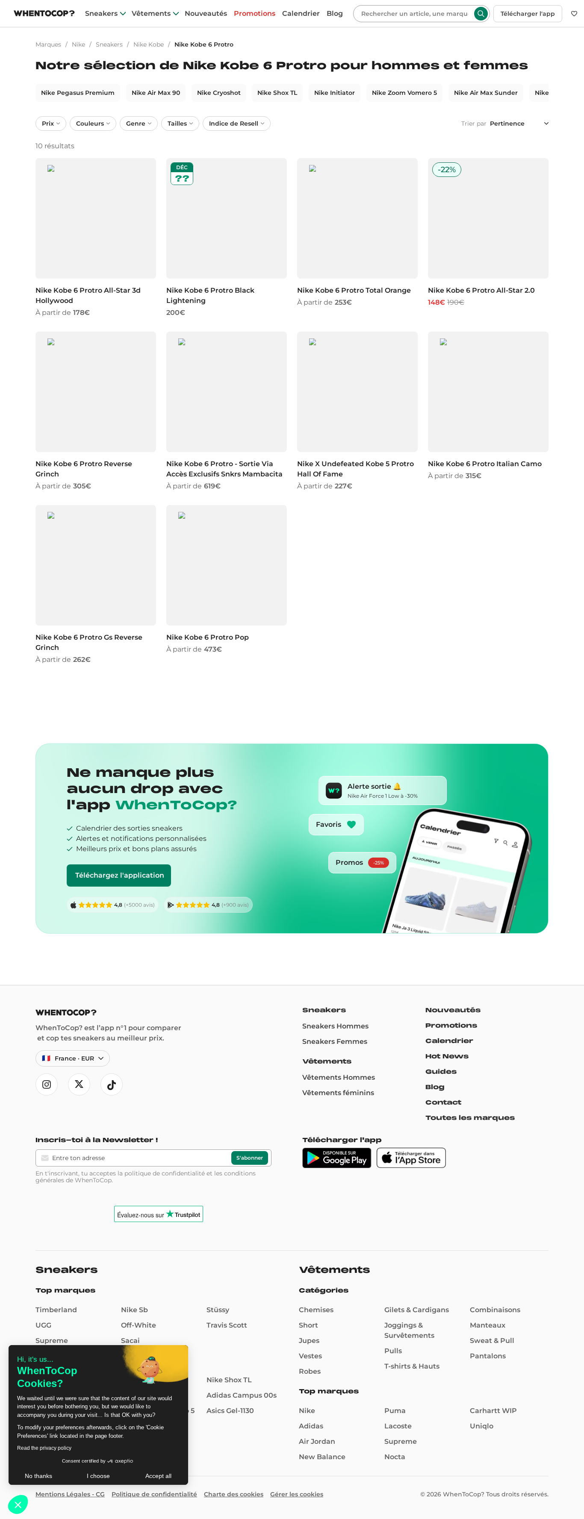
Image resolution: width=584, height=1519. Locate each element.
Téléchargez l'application (119, 875)
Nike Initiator (334, 93)
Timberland (56, 1310)
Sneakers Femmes (334, 1041)
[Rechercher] (481, 14)
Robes (310, 1371)
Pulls (393, 1351)
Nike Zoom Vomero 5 (404, 93)
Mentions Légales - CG (70, 1494)
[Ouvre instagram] (46, 1084)
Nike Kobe (148, 44)
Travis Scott (226, 1325)
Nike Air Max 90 (156, 93)
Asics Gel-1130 (230, 1411)
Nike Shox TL (277, 93)
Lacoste (398, 1426)
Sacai (130, 1341)
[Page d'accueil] (44, 14)
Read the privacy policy (44, 1448)
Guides (441, 1071)
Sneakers (101, 14)
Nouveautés (206, 14)
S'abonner (249, 1158)
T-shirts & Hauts (411, 1366)
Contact (443, 1102)
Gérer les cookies (296, 1494)
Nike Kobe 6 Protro (203, 44)
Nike (78, 44)
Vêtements (151, 14)
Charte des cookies (233, 1494)
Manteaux (487, 1325)
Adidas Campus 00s (241, 1395)
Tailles (177, 123)
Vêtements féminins (338, 1093)
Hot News (447, 1056)
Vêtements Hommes (338, 1077)
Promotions (254, 14)
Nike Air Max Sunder (486, 93)
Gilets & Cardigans (416, 1310)
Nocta (394, 1457)
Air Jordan (317, 1441)
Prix (48, 123)
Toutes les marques (470, 1118)
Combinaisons (495, 1310)
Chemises (316, 1310)
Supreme (51, 1341)
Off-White (138, 1325)
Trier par (474, 123)
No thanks (38, 1475)
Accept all (158, 1475)
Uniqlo (481, 1426)
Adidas (311, 1426)
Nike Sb (134, 1310)
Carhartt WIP (493, 1411)
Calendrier (301, 14)
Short (308, 1325)
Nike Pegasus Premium (78, 93)
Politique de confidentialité (154, 1494)
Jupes (309, 1341)
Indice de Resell (233, 123)
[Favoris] (574, 13)
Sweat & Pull (492, 1341)
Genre (135, 123)
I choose (98, 1475)
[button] (18, 1504)
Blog (335, 14)
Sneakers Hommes (335, 1026)
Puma (395, 1411)
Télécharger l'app (528, 14)
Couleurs (90, 123)
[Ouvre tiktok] (111, 1084)
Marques (48, 44)
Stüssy (217, 1310)
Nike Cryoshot (219, 93)
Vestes (310, 1356)
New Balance (322, 1457)
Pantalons (488, 1356)
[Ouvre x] (79, 1084)
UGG (43, 1325)
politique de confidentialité (164, 1173)
